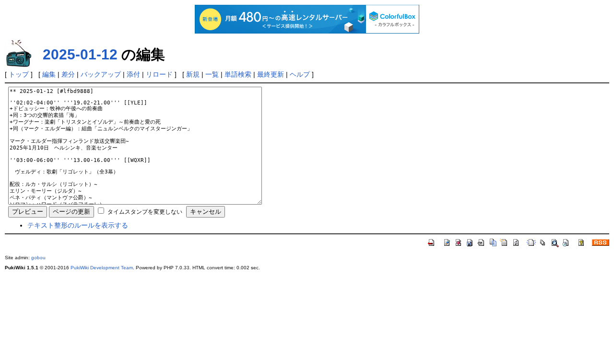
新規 (193, 74)
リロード (159, 74)
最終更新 (270, 74)
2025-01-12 (80, 54)
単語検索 (237, 74)
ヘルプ (300, 74)
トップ (19, 74)
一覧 (212, 74)
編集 (49, 74)
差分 (68, 74)
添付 (133, 74)
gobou (38, 257)
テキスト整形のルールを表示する (77, 225)
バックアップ (101, 74)
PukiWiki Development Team (102, 267)
